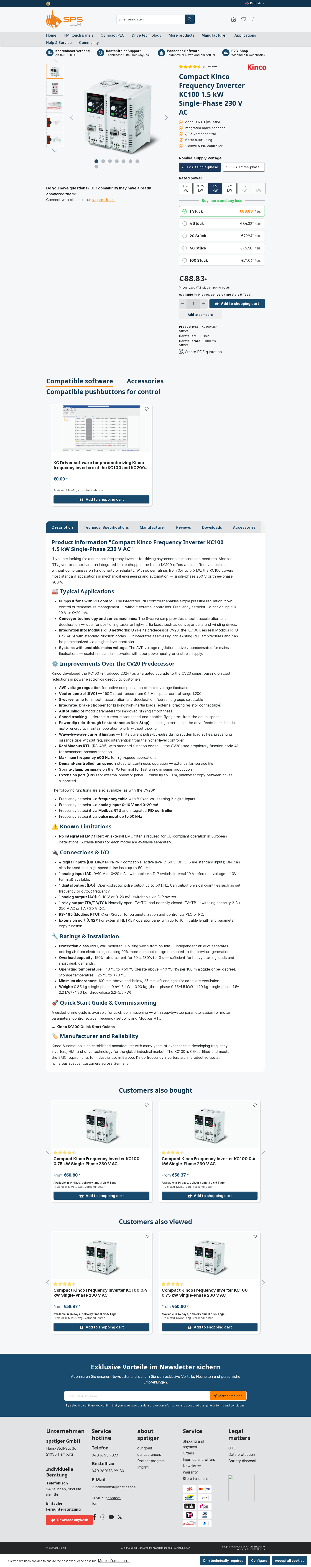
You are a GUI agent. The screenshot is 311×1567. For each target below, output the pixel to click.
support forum (103, 199)
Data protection (241, 1454)
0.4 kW (185, 188)
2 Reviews (210, 67)
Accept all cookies (289, 1560)
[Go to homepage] (64, 19)
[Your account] (254, 19)
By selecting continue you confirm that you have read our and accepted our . (155, 1405)
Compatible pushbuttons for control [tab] (103, 391)
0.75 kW (200, 188)
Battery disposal (242, 1461)
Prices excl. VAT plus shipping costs (204, 287)
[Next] (166, 117)
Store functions (196, 1478)
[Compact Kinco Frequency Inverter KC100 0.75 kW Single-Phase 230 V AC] (101, 1124)
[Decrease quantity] (182, 304)
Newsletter (192, 1466)
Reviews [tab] (183, 527)
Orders (188, 1453)
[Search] (190, 19)
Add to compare (200, 315)
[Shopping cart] (262, 17)
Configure (259, 1560)
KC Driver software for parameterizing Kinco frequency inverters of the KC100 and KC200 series (99, 465)
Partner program (151, 1461)
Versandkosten (95, 490)
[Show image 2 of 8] (103, 161)
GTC (232, 1448)
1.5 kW (215, 188)
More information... (114, 1560)
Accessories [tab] (145, 381)
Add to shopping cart (240, 303)
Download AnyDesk (72, 1520)
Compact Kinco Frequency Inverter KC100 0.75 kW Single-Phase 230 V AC (97, 1161)
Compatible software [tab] (79, 381)
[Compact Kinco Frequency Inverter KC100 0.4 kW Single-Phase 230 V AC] (209, 1124)
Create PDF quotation (203, 352)
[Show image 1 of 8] (96, 161)
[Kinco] (257, 66)
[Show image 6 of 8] (130, 161)
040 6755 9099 (105, 1455)
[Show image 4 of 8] (117, 161)
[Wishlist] (243, 19)
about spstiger (148, 1434)
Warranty (190, 1472)
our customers (149, 1454)
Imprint (143, 1467)
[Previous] (71, 117)
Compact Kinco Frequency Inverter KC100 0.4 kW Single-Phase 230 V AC (208, 1161)
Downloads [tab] (212, 527)
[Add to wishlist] (146, 409)
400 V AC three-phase (242, 167)
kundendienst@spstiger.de (110, 1487)
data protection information (161, 1405)
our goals (145, 1448)
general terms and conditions (225, 1405)
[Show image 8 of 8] (96, 167)
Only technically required (223, 1560)
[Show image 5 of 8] (123, 161)
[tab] (62, 527)
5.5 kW (258, 188)
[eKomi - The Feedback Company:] (48, 3)
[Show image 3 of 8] (110, 161)
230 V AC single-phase (199, 167)
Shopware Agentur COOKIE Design (251, 1547)
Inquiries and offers (199, 1459)
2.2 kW (229, 188)
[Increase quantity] (204, 304)
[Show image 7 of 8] (137, 161)
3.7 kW (244, 188)
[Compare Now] (233, 19)
